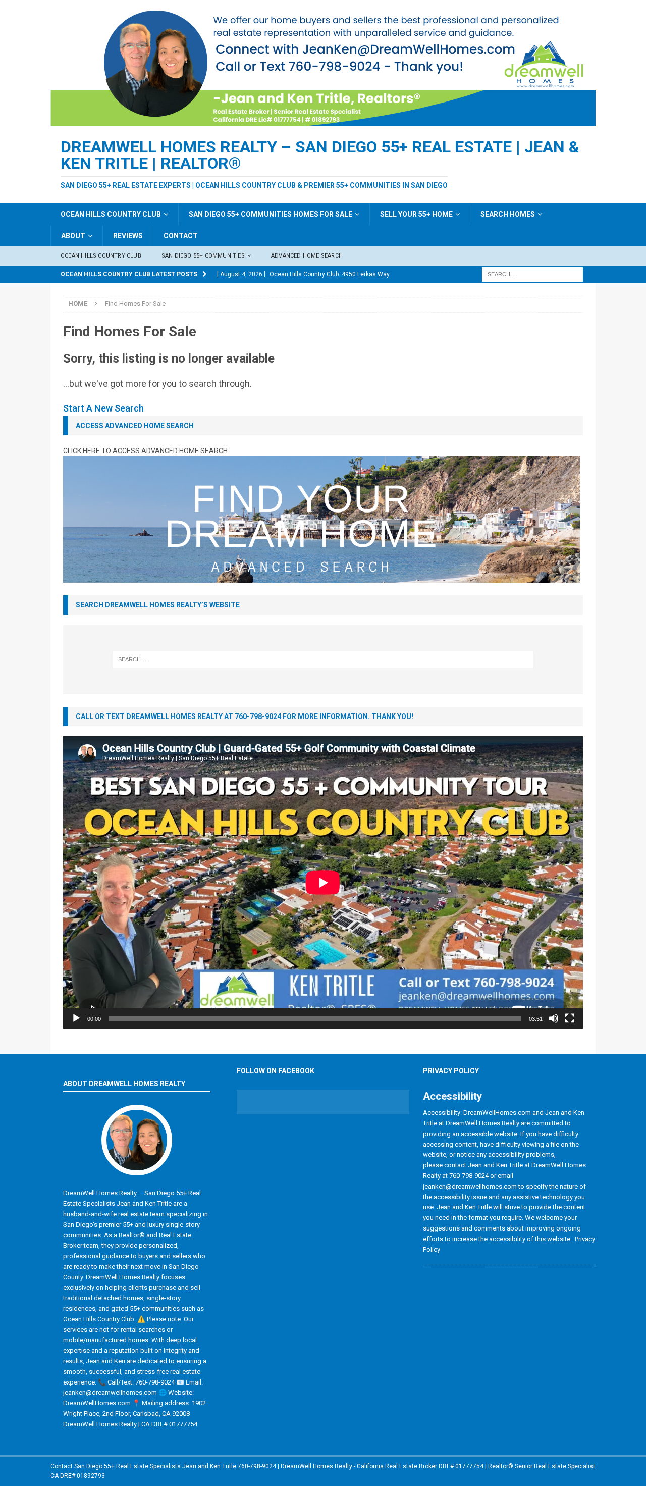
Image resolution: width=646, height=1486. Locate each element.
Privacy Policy (451, 1071)
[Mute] (554, 1018)
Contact (181, 236)
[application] (323, 882)
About (73, 236)
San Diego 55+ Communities (203, 255)
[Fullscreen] (570, 1018)
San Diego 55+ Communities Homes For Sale (270, 214)
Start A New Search (103, 408)
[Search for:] (532, 274)
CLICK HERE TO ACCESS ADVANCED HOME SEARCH (145, 451)
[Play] (76, 1018)
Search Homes (507, 214)
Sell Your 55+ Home (416, 214)
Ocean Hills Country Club (111, 214)
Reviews (128, 236)
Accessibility (452, 1096)
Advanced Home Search (307, 255)
